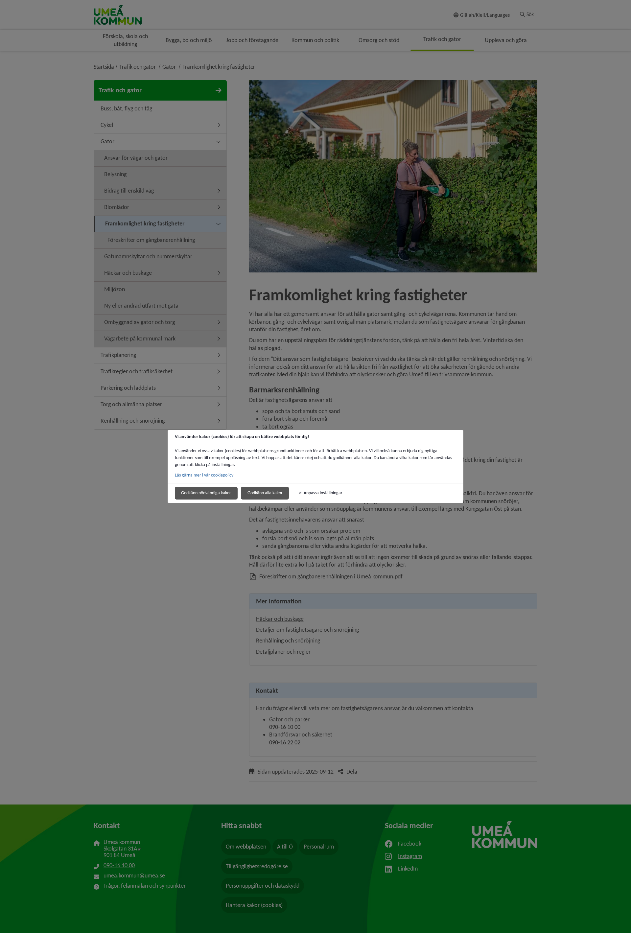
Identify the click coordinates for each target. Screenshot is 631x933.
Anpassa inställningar (323, 493)
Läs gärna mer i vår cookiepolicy (204, 475)
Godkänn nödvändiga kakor (206, 493)
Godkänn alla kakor (265, 493)
